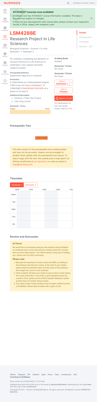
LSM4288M (26, 88)
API (28, 375)
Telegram (21, 375)
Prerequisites (85, 37)
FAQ (70, 108)
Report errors (65, 98)
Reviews (85, 46)
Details (82, 32)
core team (87, 384)
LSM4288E (41, 138)
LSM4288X (38, 88)
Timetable (84, 41)
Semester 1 (17, 185)
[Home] (12, 3)
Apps (43, 375)
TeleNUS (35, 375)
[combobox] (70, 3)
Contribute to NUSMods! (20, 377)
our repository (40, 161)
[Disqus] (41, 324)
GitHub (13, 375)
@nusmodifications (59, 384)
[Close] (91, 18)
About (50, 375)
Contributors (66, 375)
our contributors (29, 387)
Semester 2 (30, 185)
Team (57, 375)
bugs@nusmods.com (22, 164)
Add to (62, 82)
